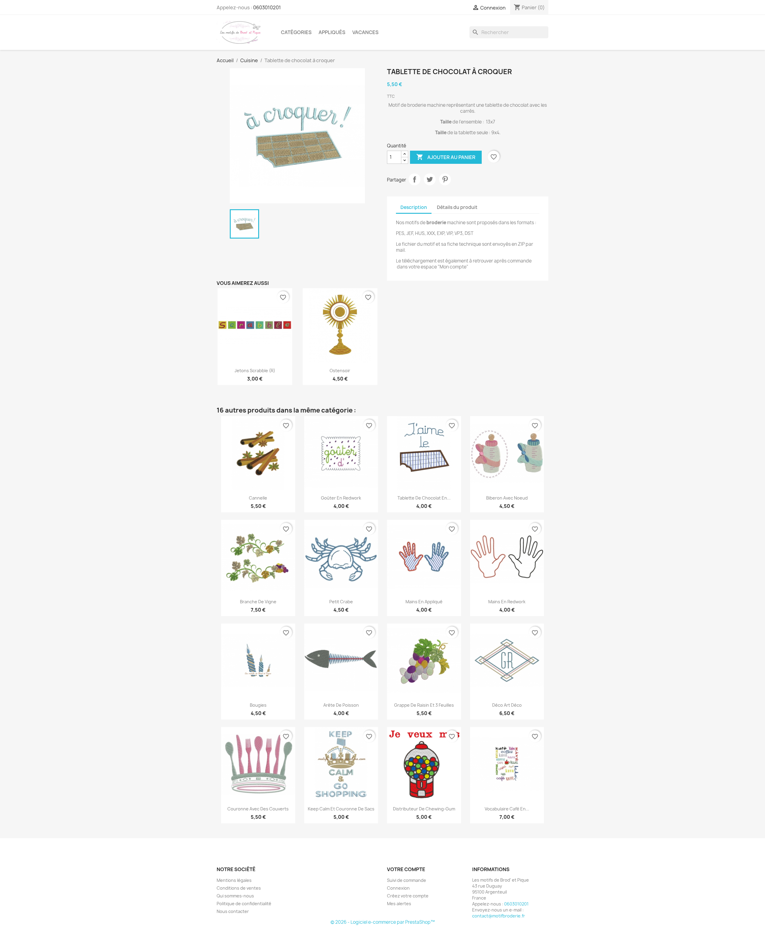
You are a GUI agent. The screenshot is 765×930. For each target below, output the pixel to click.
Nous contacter (233, 911)
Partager (414, 179)
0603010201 (267, 7)
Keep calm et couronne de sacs (341, 809)
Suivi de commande (406, 880)
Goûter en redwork (341, 498)
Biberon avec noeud (507, 498)
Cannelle (258, 498)
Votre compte (406, 869)
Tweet (430, 179)
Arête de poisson (341, 705)
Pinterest (445, 179)
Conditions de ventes (239, 888)
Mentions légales (234, 880)
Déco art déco (507, 705)
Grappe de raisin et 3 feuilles (424, 705)
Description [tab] (413, 207)
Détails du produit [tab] (457, 207)
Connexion (398, 888)
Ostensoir (340, 370)
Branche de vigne (258, 601)
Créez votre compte (408, 896)
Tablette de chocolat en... (424, 498)
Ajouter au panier (445, 157)
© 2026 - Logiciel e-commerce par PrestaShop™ (383, 922)
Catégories (296, 32)
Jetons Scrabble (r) (255, 370)
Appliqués (332, 32)
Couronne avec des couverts (258, 809)
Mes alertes (399, 903)
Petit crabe (341, 601)
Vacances (365, 32)
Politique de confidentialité (244, 903)
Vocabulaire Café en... (507, 809)
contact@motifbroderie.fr (498, 916)
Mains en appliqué (424, 601)
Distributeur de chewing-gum (424, 809)
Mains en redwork (506, 601)
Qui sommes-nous (235, 896)
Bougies (258, 705)
